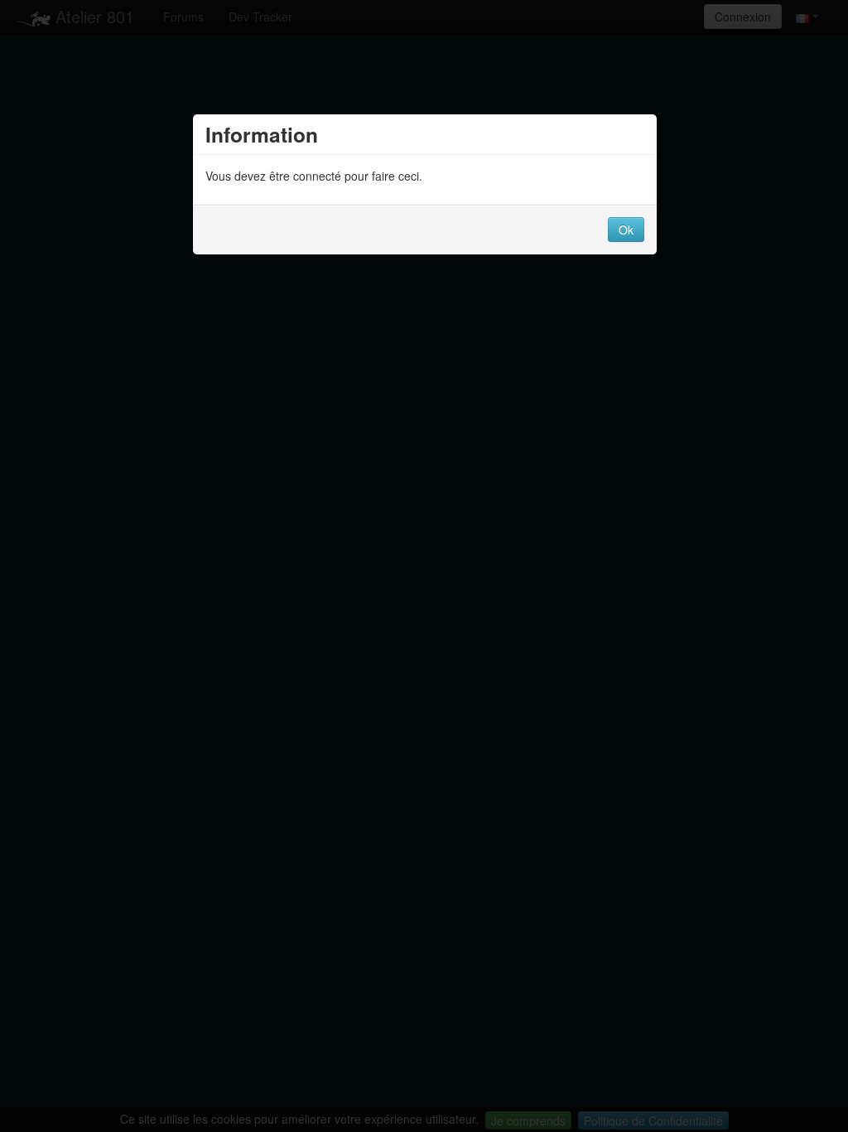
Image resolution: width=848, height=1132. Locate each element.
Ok (626, 229)
